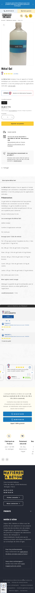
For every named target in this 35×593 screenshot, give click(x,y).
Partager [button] (6, 168)
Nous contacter (12, 503)
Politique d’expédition (9, 588)
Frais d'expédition (13, 110)
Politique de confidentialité (11, 585)
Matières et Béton (12, 580)
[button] (30, 16)
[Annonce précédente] (2, 4)
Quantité (3, 113)
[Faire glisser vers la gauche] (3, 459)
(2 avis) (16, 74)
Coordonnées (23, 590)
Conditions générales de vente (25, 588)
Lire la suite (11, 86)
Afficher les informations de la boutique (16, 145)
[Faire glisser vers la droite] (7, 459)
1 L (4, 103)
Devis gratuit (27, 11)
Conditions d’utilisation (27, 585)
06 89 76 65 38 (10, 11)
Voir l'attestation (8, 317)
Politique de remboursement (20, 582)
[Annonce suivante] (33, 4)
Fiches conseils (12, 497)
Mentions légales (13, 590)
